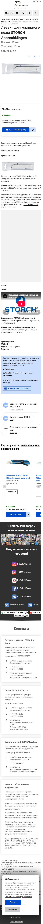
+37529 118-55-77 (30, 804)
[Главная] (22, 8)
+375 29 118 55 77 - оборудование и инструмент (18, 374)
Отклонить (12, 909)
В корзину (17, 514)
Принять (13, 902)
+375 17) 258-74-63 (12, 845)
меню (17, 13)
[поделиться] (29, 56)
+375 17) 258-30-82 (13, 841)
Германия (5, 349)
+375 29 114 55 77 (16, 716)
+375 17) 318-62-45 (28, 843)
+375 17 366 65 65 (16, 714)
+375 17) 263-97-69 (31, 839)
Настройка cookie (16, 922)
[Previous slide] (4, 486)
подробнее (12, 491)
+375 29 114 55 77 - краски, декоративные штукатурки (20, 381)
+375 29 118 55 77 (16, 667)
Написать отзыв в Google (16, 612)
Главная (4, 19)
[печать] (34, 56)
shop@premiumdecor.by (13, 809)
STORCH (4, 344)
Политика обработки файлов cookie (18, 897)
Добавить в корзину (17, 130)
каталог (10, 13)
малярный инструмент (16, 19)
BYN (37, 1)
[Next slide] (38, 486)
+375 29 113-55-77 (31, 205)
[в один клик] (33, 129)
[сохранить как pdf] (39, 56)
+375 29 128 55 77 (16, 669)
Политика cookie (16, 917)
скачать (4, 285)
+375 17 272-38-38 (8, 207)
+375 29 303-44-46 (16, 763)
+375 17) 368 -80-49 (29, 841)
